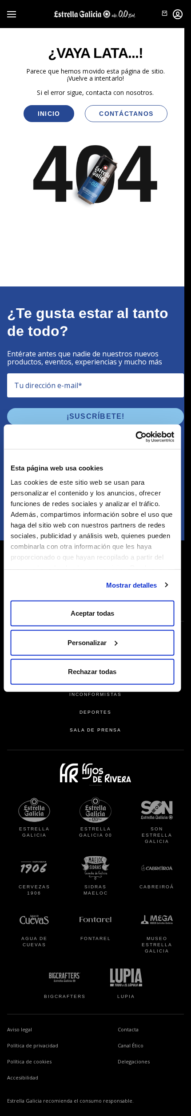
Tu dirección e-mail (48, 385)
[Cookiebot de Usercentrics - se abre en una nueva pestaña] (135, 436)
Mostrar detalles (131, 585)
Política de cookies (29, 1061)
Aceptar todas (92, 613)
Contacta (128, 1029)
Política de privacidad (32, 1045)
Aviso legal (19, 1029)
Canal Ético (151, 1045)
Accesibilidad (22, 1077)
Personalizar (87, 642)
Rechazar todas (92, 671)
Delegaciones (134, 1061)
